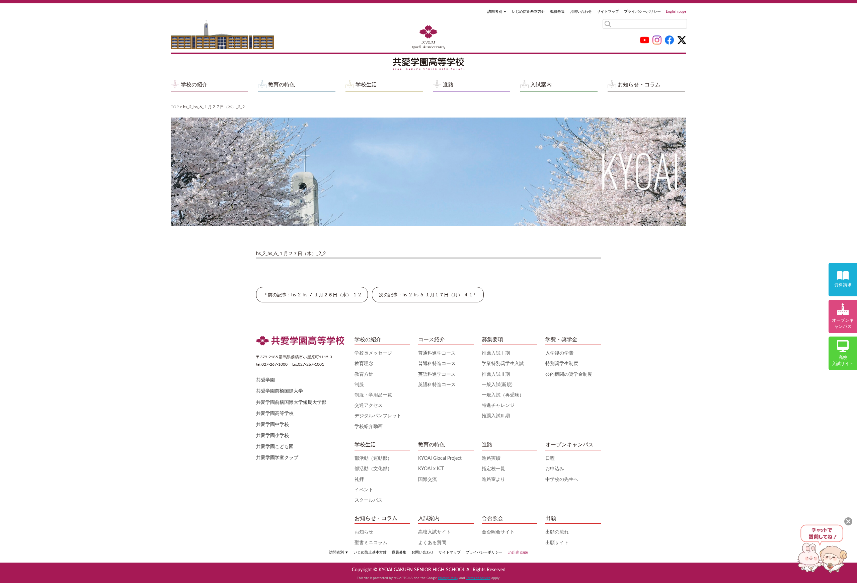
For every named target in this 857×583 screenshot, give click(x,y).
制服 (359, 384)
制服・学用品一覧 (373, 395)
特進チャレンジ (498, 405)
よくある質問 (432, 542)
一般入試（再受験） (503, 395)
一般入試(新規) (497, 384)
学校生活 (366, 84)
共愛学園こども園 (275, 446)
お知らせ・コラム (639, 84)
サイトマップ (608, 11)
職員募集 (557, 11)
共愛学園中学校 (272, 424)
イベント (364, 490)
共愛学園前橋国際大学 (279, 391)
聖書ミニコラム (371, 542)
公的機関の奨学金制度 (568, 374)
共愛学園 (265, 380)
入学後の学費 (559, 353)
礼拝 (359, 479)
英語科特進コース (437, 384)
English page (676, 11)
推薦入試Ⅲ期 (496, 416)
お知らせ (364, 532)
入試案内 (541, 84)
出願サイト (557, 542)
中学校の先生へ (561, 479)
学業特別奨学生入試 (503, 363)
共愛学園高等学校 (275, 413)
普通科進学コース (437, 353)
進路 (448, 84)
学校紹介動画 (369, 426)
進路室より (493, 479)
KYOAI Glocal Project (440, 458)
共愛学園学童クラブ (277, 457)
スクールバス (369, 500)
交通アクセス (369, 405)
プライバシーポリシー (642, 11)
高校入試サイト (434, 532)
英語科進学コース (437, 374)
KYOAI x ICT (431, 468)
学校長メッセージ (373, 353)
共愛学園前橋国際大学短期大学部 (291, 402)
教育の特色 (281, 84)
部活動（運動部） (373, 458)
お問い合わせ (581, 11)
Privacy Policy (448, 578)
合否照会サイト (498, 532)
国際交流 (427, 479)
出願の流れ (557, 532)
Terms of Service (478, 578)
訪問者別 (497, 11)
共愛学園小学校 (272, 435)
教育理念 (364, 363)
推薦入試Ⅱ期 (496, 374)
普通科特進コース (437, 363)
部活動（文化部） (373, 468)
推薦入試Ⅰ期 (496, 353)
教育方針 (364, 374)
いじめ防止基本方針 (528, 11)
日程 (550, 458)
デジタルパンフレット (378, 416)
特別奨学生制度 (561, 363)
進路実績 (491, 458)
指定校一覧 (493, 468)
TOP (175, 107)
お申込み (554, 468)
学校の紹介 (194, 84)
